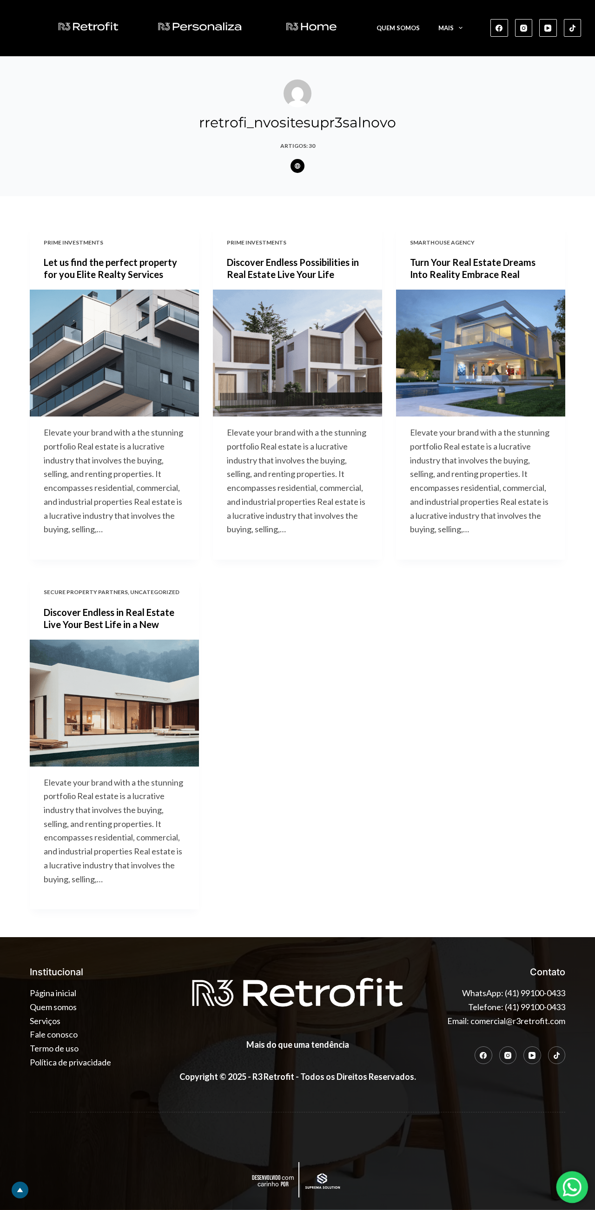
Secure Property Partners (86, 591)
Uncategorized (154, 591)
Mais (446, 28)
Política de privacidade (70, 1062)
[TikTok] (573, 28)
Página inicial (53, 993)
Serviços (45, 1021)
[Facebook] (499, 28)
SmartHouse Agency (442, 242)
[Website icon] (297, 166)
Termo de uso (54, 1048)
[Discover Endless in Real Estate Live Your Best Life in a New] (114, 703)
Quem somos (398, 28)
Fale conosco (54, 1034)
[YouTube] (548, 28)
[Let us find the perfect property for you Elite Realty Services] (114, 353)
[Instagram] (524, 28)
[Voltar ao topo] (20, 1190)
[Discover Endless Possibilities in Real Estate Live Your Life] (297, 353)
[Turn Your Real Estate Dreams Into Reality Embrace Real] (480, 353)
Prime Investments (73, 242)
